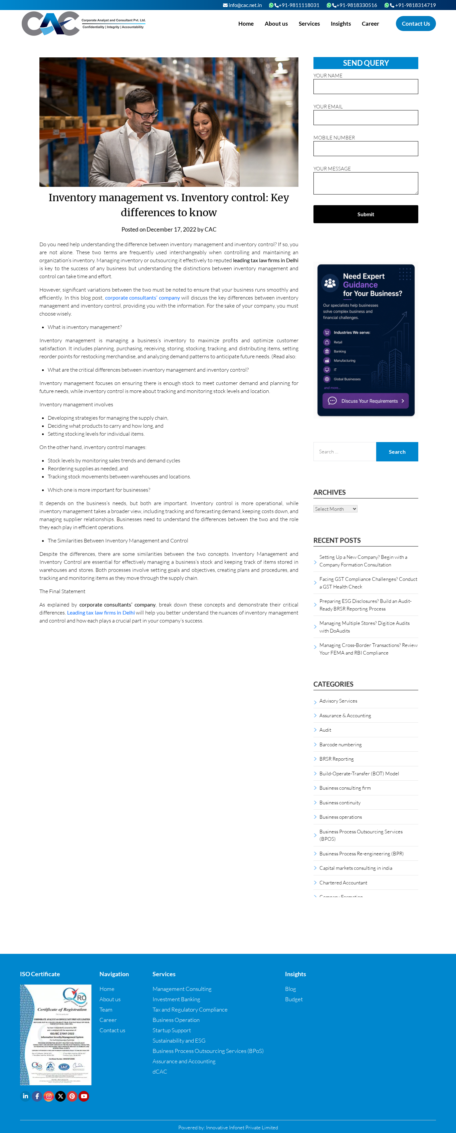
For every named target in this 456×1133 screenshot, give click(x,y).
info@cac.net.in (245, 5)
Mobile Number (334, 137)
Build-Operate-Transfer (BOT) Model (359, 773)
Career (370, 23)
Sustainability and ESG (179, 1040)
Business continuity (340, 802)
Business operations (340, 817)
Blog (290, 988)
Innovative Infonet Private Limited (242, 1127)
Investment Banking (176, 999)
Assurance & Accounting (345, 715)
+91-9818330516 (356, 5)
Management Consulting (182, 988)
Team (105, 1009)
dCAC (160, 1071)
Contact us (112, 1030)
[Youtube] (83, 1096)
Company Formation (341, 897)
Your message (332, 168)
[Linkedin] (25, 1096)
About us (276, 23)
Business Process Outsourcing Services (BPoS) (208, 1050)
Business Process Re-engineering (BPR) (361, 853)
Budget (294, 999)
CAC (211, 229)
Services (309, 23)
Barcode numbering (340, 744)
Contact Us (416, 23)
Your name (328, 75)
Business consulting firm (345, 788)
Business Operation (176, 1019)
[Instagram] (48, 1096)
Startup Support (172, 1030)
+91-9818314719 (415, 5)
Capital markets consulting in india (355, 868)
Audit (325, 730)
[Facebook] (37, 1096)
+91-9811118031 (299, 5)
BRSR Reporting (336, 759)
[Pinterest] (72, 1096)
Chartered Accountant (343, 882)
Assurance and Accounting (184, 1061)
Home (246, 23)
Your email (328, 106)
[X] (60, 1096)
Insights (341, 23)
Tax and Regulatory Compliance (190, 1009)
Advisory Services (338, 701)
